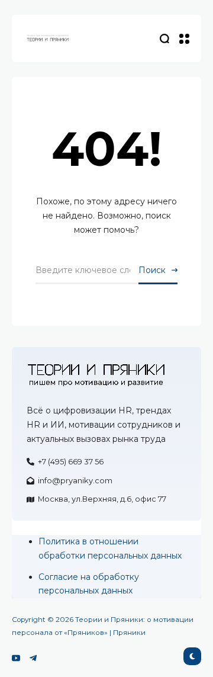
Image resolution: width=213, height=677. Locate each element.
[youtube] (16, 658)
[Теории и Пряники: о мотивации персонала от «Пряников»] (47, 38)
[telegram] (33, 658)
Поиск (152, 270)
